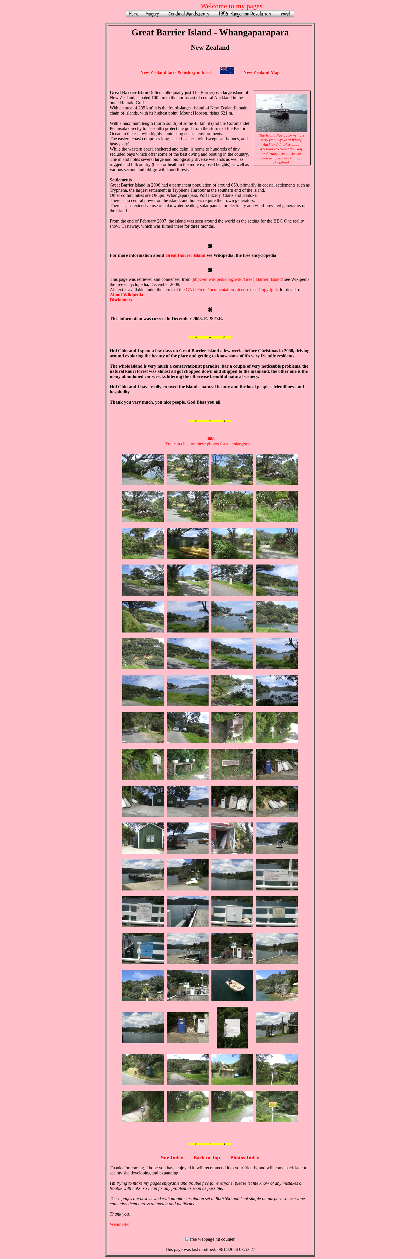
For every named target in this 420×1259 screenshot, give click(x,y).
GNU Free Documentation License (217, 289)
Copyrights (269, 289)
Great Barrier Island (185, 255)
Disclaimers (121, 299)
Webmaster (120, 1224)
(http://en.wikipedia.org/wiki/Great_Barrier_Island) (237, 279)
